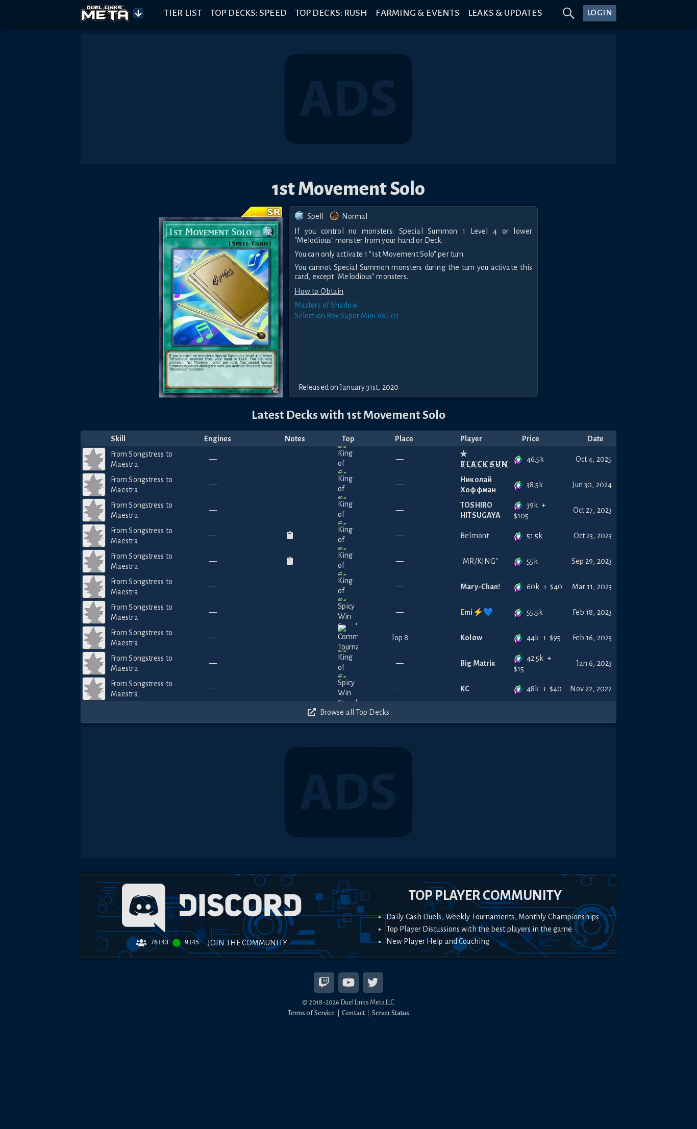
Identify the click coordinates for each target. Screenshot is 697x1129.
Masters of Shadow (326, 305)
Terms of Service (311, 1013)
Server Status (390, 1013)
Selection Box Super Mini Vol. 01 (346, 316)
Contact (353, 1013)
